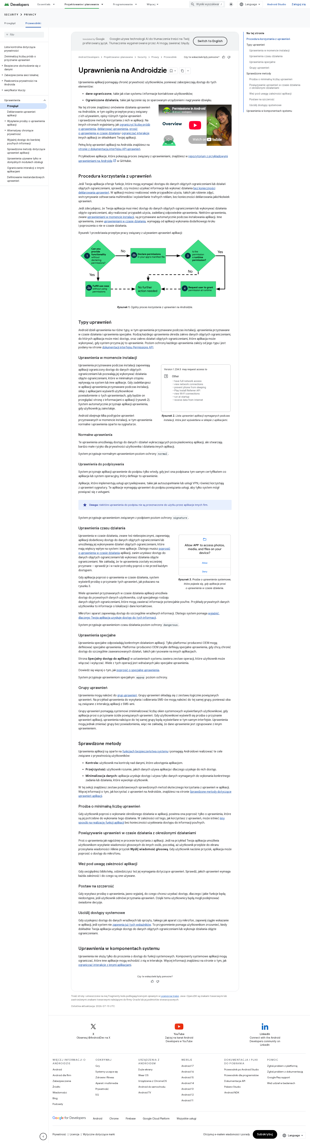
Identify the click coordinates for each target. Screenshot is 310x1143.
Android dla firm (62, 1075)
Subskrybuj (265, 1134)
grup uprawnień (127, 695)
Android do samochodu (151, 1086)
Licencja (74, 1134)
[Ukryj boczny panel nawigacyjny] (43, 1136)
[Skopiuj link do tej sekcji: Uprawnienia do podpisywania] (127, 464)
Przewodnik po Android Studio (241, 1069)
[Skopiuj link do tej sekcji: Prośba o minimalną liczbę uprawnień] (143, 807)
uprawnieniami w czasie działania (125, 221)
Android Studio (276, 4)
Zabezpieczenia (62, 1081)
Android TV (144, 1092)
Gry (97, 1066)
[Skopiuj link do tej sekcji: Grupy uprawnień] (111, 688)
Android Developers (88, 57)
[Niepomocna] (229, 57)
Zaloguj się (299, 4)
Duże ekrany (145, 1069)
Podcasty (58, 1104)
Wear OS (143, 1075)
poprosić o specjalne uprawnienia (138, 670)
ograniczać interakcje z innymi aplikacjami (104, 965)
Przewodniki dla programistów (241, 1075)
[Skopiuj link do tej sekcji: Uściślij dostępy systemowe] (128, 913)
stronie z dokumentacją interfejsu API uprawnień (109, 149)
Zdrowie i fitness (104, 1077)
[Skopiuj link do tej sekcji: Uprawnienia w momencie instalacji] (140, 358)
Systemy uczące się (106, 1071)
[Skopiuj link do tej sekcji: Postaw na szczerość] (117, 886)
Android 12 (187, 1094)
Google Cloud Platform (156, 1118)
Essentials (44, 4)
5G (97, 1094)
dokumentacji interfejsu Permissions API (127, 347)
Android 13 (187, 1089)
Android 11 (187, 1100)
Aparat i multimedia (106, 1083)
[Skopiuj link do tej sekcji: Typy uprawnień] (115, 322)
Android (57, 1069)
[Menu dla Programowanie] (137, 4)
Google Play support (278, 1077)
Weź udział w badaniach (281, 1083)
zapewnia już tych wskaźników (131, 925)
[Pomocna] (223, 57)
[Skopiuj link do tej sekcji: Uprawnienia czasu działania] (128, 528)
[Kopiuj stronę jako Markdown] (182, 71)
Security (11, 14)
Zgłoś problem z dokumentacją (285, 1071)
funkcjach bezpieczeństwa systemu (145, 751)
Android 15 (187, 1077)
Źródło (56, 1086)
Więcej (151, 4)
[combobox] (207, 4)
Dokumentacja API (234, 1081)
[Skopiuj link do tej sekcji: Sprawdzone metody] (124, 744)
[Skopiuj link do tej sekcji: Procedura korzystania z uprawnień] (155, 176)
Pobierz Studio (232, 1086)
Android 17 (187, 1066)
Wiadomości (60, 1092)
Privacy (30, 14)
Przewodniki (33, 23)
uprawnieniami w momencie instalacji (110, 217)
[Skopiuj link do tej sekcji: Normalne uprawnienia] (115, 435)
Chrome (114, 1118)
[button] (23, 67)
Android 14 (187, 1083)
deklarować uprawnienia (112, 129)
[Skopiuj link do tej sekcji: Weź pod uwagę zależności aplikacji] (141, 864)
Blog (55, 1098)
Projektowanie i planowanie (82, 4)
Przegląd (9, 23)
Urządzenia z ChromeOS (152, 1081)
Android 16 (187, 1071)
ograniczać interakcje (135, 133)
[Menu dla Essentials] (55, 4)
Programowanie (123, 4)
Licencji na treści (170, 996)
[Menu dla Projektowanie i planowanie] (104, 4)
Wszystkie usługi (186, 1118)
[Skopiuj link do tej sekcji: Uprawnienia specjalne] (119, 635)
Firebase (131, 1118)
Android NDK (231, 1092)
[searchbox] (24, 35)
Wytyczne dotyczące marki (99, 1134)
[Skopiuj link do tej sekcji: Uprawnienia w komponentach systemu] (163, 949)
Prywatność (102, 1089)
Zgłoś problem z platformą (282, 1066)
